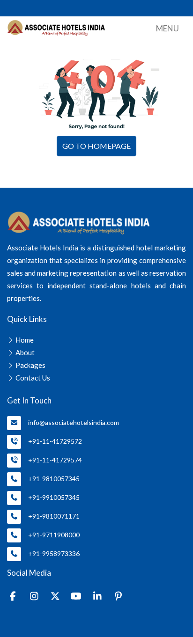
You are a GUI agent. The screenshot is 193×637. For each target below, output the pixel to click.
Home (24, 340)
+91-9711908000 (54, 535)
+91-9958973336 (54, 553)
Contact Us (32, 377)
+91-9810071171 (54, 516)
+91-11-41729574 (55, 460)
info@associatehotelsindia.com (73, 422)
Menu (167, 28)
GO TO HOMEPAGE (96, 145)
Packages (30, 365)
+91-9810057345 (54, 479)
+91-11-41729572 (55, 441)
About (25, 352)
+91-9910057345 (54, 497)
